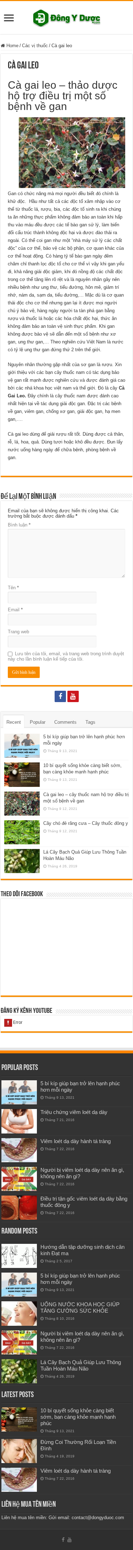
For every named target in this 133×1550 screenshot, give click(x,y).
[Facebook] (60, 696)
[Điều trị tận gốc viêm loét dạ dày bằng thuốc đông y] (19, 1208)
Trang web (18, 631)
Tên (13, 587)
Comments (65, 722)
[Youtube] (73, 696)
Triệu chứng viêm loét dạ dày (73, 1112)
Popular (37, 722)
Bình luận (19, 525)
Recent (13, 722)
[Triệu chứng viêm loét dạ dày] (19, 1121)
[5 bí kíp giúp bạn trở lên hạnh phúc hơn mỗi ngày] (19, 1092)
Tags (90, 722)
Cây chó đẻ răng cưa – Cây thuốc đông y (85, 823)
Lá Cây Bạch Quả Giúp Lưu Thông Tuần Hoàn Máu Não (80, 1365)
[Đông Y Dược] (66, 16)
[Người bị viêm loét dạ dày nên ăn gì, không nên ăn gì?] (19, 1179)
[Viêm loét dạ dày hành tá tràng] (19, 1150)
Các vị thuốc (35, 45)
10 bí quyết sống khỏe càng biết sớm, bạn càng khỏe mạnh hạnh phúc (78, 1416)
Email (15, 609)
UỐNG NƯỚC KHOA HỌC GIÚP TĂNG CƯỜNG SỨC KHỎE (80, 1307)
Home (11, 45)
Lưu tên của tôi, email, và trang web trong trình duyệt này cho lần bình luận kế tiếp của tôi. (66, 656)
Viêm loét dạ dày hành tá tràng (75, 1141)
